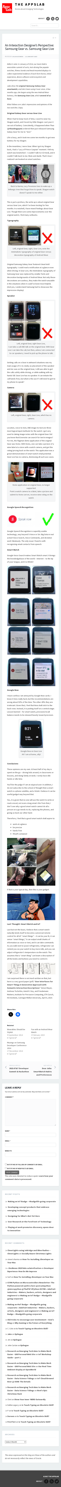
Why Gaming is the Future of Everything (33, 1323)
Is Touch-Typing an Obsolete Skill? (32, 1328)
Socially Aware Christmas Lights (36, 1253)
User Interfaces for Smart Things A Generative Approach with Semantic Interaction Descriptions (30, 984)
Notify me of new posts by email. (20, 1169)
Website (8, 1151)
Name (7, 1131)
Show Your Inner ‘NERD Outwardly (30, 1399)
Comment (9, 1097)
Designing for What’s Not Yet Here (24, 1216)
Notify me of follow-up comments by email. (25, 1165)
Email (7, 1141)
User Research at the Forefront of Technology (29, 1221)
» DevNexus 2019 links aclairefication (24, 1268)
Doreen (10, 1416)
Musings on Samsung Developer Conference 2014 (17, 1045)
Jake (9, 1334)
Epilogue (19, 1334)
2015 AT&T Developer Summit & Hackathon (19, 1069)
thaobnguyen (15, 128)
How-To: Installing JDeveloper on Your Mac (33, 1277)
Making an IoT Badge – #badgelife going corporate (32, 1201)
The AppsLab (30, 4)
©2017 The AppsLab (51, 1476)
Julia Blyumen (17, 56)
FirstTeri (11, 1422)
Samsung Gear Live (25, 95)
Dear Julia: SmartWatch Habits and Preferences (42, 1070)
